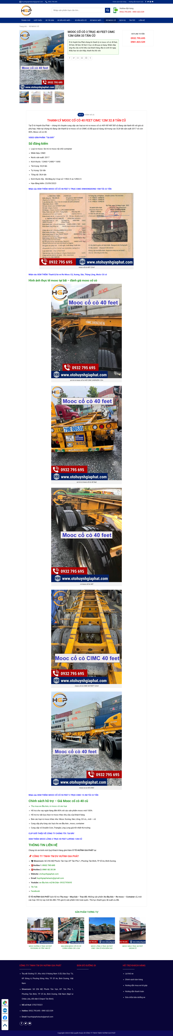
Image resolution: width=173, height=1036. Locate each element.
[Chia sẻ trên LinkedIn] (86, 58)
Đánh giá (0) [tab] (89, 115)
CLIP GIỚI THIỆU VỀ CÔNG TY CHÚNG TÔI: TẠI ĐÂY (51, 833)
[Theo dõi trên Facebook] (146, 1)
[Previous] (22, 60)
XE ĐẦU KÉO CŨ (80, 20)
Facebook (5, 1020)
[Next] (61, 60)
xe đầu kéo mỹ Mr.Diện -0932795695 (55, 882)
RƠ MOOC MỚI (95, 20)
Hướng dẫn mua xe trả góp (136, 985)
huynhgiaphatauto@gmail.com (50, 878)
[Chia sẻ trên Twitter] (74, 58)
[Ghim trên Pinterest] (82, 58)
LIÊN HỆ (142, 20)
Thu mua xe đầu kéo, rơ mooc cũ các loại (49, 806)
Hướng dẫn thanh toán (136, 2)
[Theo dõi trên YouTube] (152, 1)
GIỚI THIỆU (38, 20)
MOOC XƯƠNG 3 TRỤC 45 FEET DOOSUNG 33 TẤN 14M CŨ (40, 947)
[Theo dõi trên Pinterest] (150, 1)
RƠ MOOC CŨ (111, 20)
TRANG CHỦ (25, 20)
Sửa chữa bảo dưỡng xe (135, 997)
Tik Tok (34, 887)
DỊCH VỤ (122, 20)
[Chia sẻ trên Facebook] (70, 58)
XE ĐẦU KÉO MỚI (63, 20)
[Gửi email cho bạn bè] (78, 58)
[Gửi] (107, 10)
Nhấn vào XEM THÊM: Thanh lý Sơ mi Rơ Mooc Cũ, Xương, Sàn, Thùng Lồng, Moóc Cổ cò (68, 274)
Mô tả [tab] (81, 115)
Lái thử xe (129, 974)
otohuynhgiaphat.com (49, 874)
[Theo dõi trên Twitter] (148, 1)
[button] (22, 86)
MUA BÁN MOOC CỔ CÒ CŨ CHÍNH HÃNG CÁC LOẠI (71, 947)
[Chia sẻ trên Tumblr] (90, 58)
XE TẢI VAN (50, 20)
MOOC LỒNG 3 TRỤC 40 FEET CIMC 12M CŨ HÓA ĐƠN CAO (102, 947)
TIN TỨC (132, 20)
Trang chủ (23, 26)
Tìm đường (5, 1006)
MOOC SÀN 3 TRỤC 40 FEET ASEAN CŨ (132, 947)
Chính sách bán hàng (119, 2)
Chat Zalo (5, 1013)
